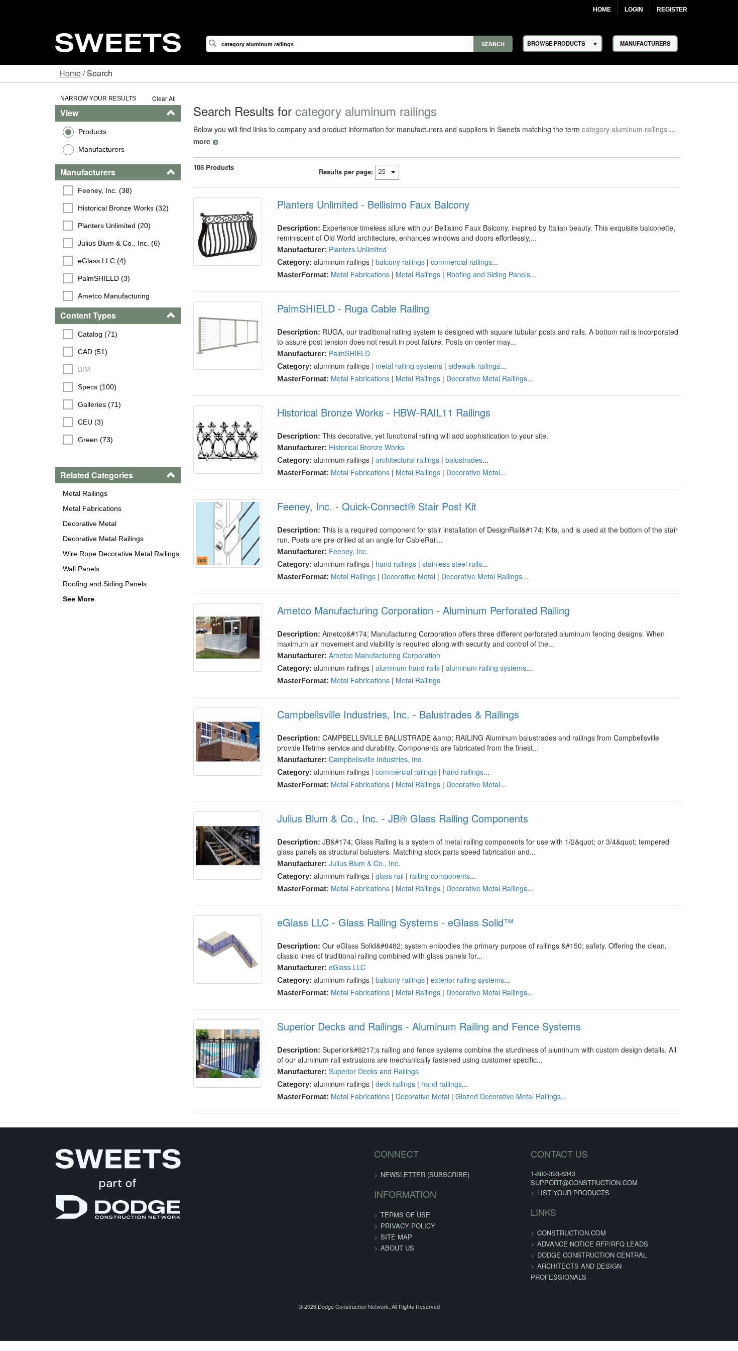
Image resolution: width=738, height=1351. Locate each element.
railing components (424, 872)
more (657, 129)
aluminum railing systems (470, 664)
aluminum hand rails (391, 664)
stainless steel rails (436, 560)
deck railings (379, 1079)
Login (634, 9)
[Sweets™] (118, 41)
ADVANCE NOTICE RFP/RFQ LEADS (564, 1239)
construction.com (543, 1228)
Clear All (135, 98)
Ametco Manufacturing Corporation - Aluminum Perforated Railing (407, 606)
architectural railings (391, 448)
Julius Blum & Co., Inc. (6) (72, 243)
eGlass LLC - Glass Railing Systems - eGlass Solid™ (379, 918)
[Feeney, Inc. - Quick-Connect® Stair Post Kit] (205, 536)
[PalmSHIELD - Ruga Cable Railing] (205, 330)
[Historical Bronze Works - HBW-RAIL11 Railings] (205, 434)
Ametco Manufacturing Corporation (368, 651)
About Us (397, 1243)
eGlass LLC (331, 963)
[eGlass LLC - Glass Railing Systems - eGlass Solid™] (205, 952)
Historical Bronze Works (351, 435)
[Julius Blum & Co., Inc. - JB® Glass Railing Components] (205, 848)
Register (672, 9)
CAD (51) (45, 352)
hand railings (379, 560)
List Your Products (545, 1188)
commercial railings (445, 250)
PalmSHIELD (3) (57, 278)
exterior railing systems (451, 976)
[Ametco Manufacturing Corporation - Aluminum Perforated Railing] (205, 640)
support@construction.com (556, 1178)
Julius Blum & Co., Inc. (348, 859)
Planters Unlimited (342, 237)
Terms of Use (405, 1210)
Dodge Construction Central (564, 1251)
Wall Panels (33, 569)
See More (31, 599)
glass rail (373, 872)
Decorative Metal (42, 523)
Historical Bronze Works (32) (76, 208)
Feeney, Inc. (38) (58, 190)
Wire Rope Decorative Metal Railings (73, 554)
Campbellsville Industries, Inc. (360, 755)
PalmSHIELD (333, 341)
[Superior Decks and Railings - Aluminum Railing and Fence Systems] (205, 1056)
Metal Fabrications (44, 508)
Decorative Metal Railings (55, 539)
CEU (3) (43, 422)
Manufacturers (54, 149)
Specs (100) (50, 387)
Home (602, 9)
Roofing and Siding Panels (57, 584)
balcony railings (384, 250)
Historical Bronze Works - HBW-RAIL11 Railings (367, 400)
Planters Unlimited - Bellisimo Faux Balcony (357, 192)
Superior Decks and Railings (358, 1067)
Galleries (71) (52, 404)
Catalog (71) (50, 334)
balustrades (447, 448)
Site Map (396, 1232)
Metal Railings (37, 493)
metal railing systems (392, 354)
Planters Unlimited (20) (67, 226)
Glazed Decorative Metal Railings (492, 1092)
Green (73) (48, 440)
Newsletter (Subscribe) (425, 1170)
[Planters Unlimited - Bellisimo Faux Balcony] (205, 226)
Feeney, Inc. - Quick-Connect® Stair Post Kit (360, 502)
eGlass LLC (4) (55, 261)
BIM (37, 369)
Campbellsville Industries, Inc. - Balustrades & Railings (382, 710)
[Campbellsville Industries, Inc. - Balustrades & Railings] (205, 744)
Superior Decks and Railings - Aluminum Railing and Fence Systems (413, 1022)
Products (45, 132)
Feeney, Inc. (332, 547)
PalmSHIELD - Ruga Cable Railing (337, 296)
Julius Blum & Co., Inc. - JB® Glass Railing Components (386, 814)
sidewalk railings (458, 354)
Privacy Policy (408, 1221)
